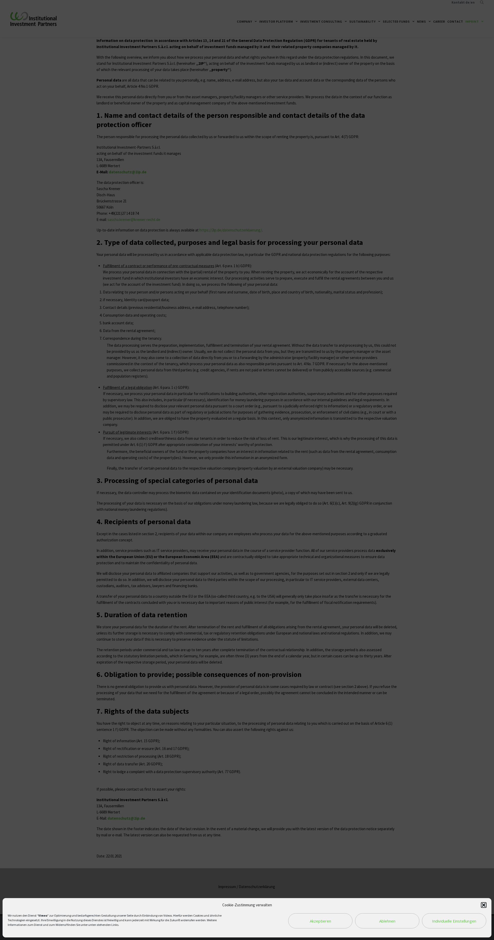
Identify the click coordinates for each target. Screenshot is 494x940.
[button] (483, 905)
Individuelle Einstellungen (454, 921)
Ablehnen (387, 921)
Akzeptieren (320, 921)
